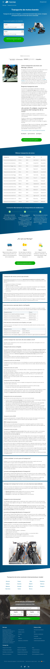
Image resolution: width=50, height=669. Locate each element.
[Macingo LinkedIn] (28, 666)
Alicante (8, 581)
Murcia (30, 588)
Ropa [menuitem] (33, 647)
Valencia (42, 583)
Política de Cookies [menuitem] (37, 638)
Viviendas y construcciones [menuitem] (8, 652)
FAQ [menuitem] (34, 631)
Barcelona (8, 588)
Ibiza (31, 581)
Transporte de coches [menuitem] (7, 647)
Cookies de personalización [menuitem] (39, 640)
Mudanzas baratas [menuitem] (35, 652)
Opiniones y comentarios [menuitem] (23, 640)
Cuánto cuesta (32, 130)
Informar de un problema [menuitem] (38, 629)
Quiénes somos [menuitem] (21, 631)
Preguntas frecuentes (40, 130)
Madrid (30, 583)
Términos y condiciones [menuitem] (38, 634)
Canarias (19, 583)
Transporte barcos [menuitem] (36, 649)
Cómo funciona (24, 130)
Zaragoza (42, 586)
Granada (19, 586)
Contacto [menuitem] (20, 638)
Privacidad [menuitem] (36, 636)
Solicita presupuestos (30, 139)
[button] (3, 2)
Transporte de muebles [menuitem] (7, 649)
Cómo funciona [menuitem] (21, 629)
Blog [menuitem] (19, 636)
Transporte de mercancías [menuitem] (22, 652)
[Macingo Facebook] (21, 666)
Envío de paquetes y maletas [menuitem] (38, 654)
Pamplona (42, 581)
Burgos (19, 581)
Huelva (19, 588)
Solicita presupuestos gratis (14, 38)
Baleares (8, 586)
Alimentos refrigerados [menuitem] (21, 649)
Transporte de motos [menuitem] (21, 647)
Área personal (43, 1)
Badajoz (8, 583)
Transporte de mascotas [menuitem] (22, 654)
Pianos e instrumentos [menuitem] (7, 654)
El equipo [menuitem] (20, 634)
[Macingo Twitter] (25, 666)
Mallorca (31, 586)
